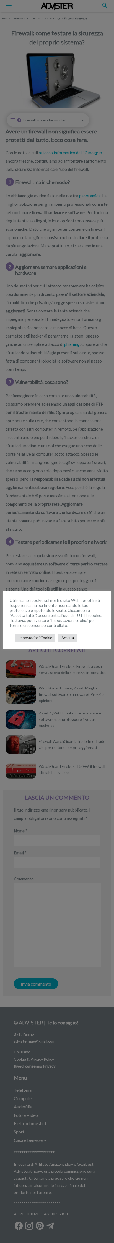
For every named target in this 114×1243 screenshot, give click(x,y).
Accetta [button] (67, 638)
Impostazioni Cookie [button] (35, 638)
